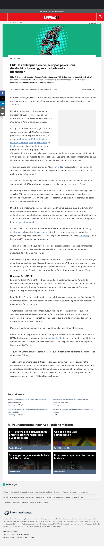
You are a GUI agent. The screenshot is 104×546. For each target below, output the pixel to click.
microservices (38, 232)
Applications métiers (17, 23)
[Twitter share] (2, 98)
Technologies (40, 497)
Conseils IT (16, 502)
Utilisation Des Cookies (69, 492)
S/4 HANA (83, 236)
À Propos (5, 492)
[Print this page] (2, 108)
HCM (65, 283)
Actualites (15, 59)
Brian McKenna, (18, 89)
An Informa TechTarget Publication (51, 11)
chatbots (23, 142)
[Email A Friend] (2, 113)
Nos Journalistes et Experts (62, 497)
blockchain (15, 146)
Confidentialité (8, 537)
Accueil (5, 23)
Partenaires (30, 497)
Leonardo (71, 184)
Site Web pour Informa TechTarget (13, 497)
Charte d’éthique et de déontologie (21, 492)
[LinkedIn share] (2, 103)
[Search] (100, 17)
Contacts (57, 492)
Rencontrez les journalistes (43, 492)
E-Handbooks (7, 502)
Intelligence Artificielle (27, 139)
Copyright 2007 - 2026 (11, 534)
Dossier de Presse (78, 497)
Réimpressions (83, 492)
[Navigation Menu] (4, 17)
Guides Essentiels (36, 502)
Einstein (83, 184)
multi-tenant (16, 232)
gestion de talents (56, 338)
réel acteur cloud (26, 222)
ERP (59, 167)
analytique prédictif (38, 142)
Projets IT (47, 502)
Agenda (48, 497)
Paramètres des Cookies (25, 537)
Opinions (25, 502)
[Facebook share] (2, 93)
